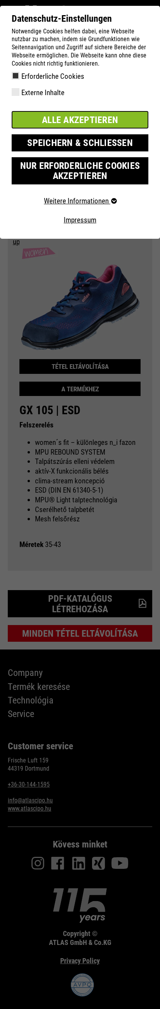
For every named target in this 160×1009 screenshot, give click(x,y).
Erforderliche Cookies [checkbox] (52, 76)
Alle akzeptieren (80, 120)
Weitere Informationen (77, 200)
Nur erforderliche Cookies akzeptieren (80, 170)
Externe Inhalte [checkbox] (42, 92)
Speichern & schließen (80, 142)
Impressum (80, 219)
